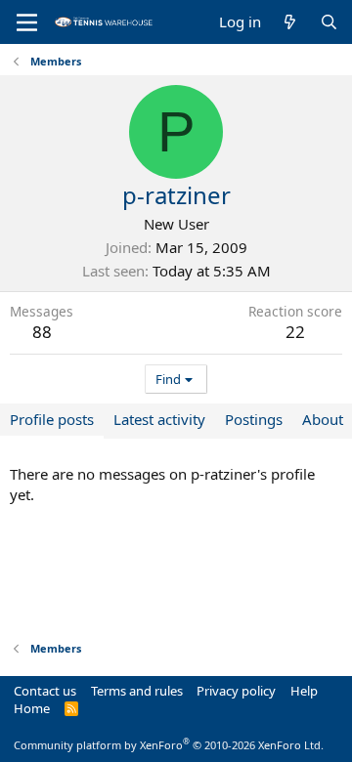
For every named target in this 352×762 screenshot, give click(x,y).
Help (304, 690)
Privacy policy (236, 690)
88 (42, 331)
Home (32, 708)
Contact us (45, 690)
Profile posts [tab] (52, 419)
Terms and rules (137, 690)
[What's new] (290, 22)
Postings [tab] (254, 419)
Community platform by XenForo (169, 745)
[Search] (329, 22)
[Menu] (27, 22)
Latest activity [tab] (159, 419)
